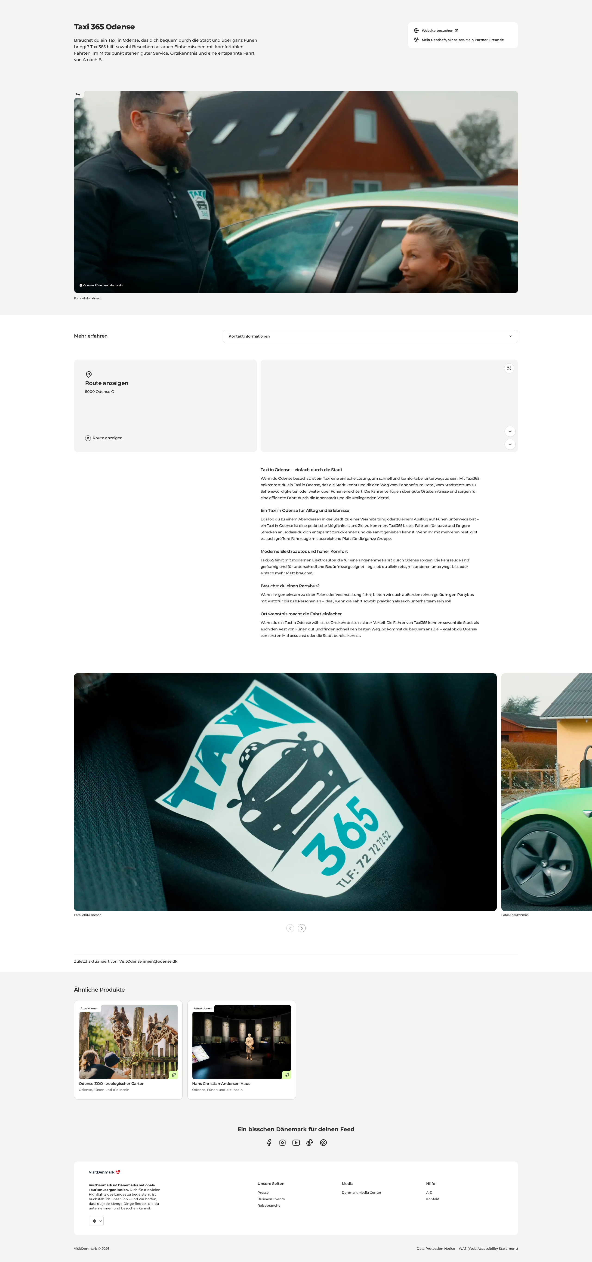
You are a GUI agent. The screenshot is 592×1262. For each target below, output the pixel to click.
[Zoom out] (510, 444)
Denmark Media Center (361, 1192)
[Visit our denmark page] (269, 1143)
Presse (263, 1192)
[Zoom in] (510, 431)
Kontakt (433, 1199)
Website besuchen (437, 30)
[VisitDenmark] (104, 1172)
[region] (389, 406)
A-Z (429, 1192)
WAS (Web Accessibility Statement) (488, 1248)
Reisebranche (269, 1205)
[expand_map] (509, 368)
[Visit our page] (282, 1143)
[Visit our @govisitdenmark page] (310, 1143)
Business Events (271, 1199)
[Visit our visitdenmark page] (296, 1143)
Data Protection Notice (436, 1248)
